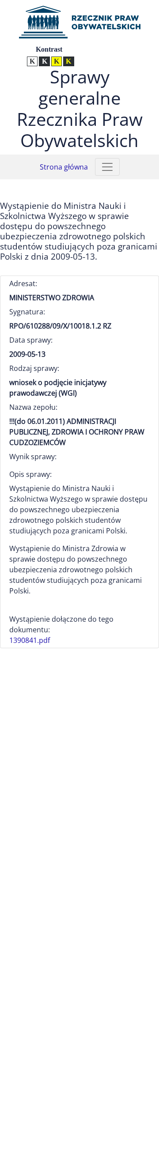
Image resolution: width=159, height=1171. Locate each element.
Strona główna (64, 167)
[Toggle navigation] (107, 167)
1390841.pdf (29, 640)
